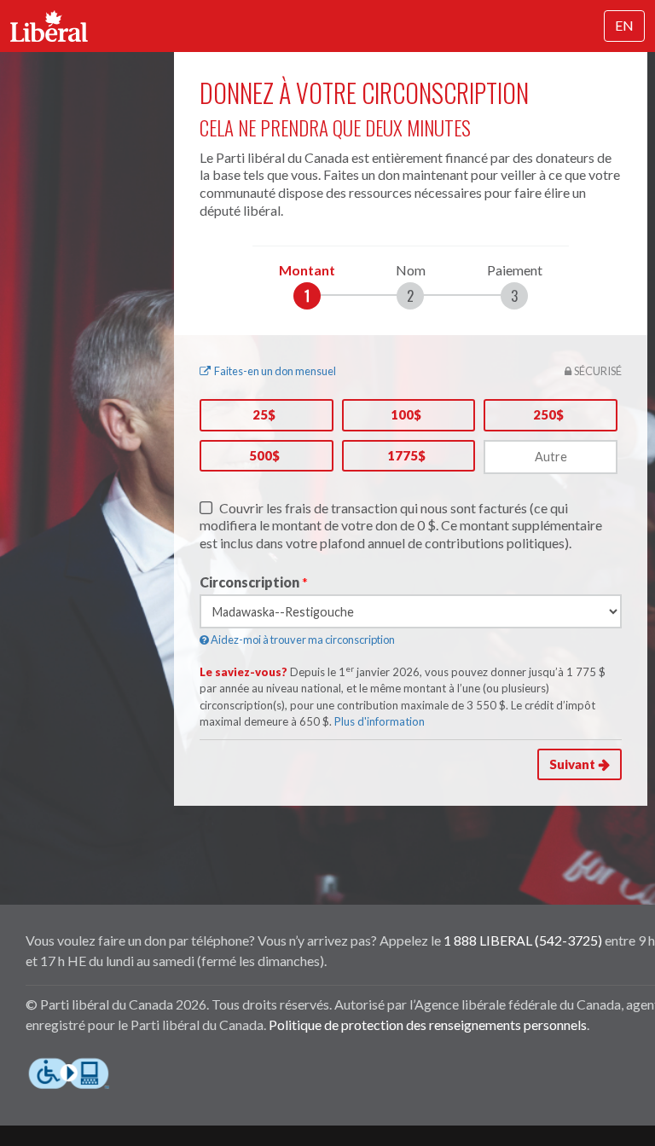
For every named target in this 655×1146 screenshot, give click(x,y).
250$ (548, 414)
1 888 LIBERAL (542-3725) (522, 940)
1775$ (406, 455)
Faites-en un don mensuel (275, 371)
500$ (264, 455)
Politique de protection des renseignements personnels (428, 1024)
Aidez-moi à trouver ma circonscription (302, 639)
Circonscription (249, 582)
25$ (263, 414)
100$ (406, 414)
